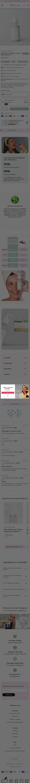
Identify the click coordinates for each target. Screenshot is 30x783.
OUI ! (8, 392)
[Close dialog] (1, 385)
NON (7, 395)
